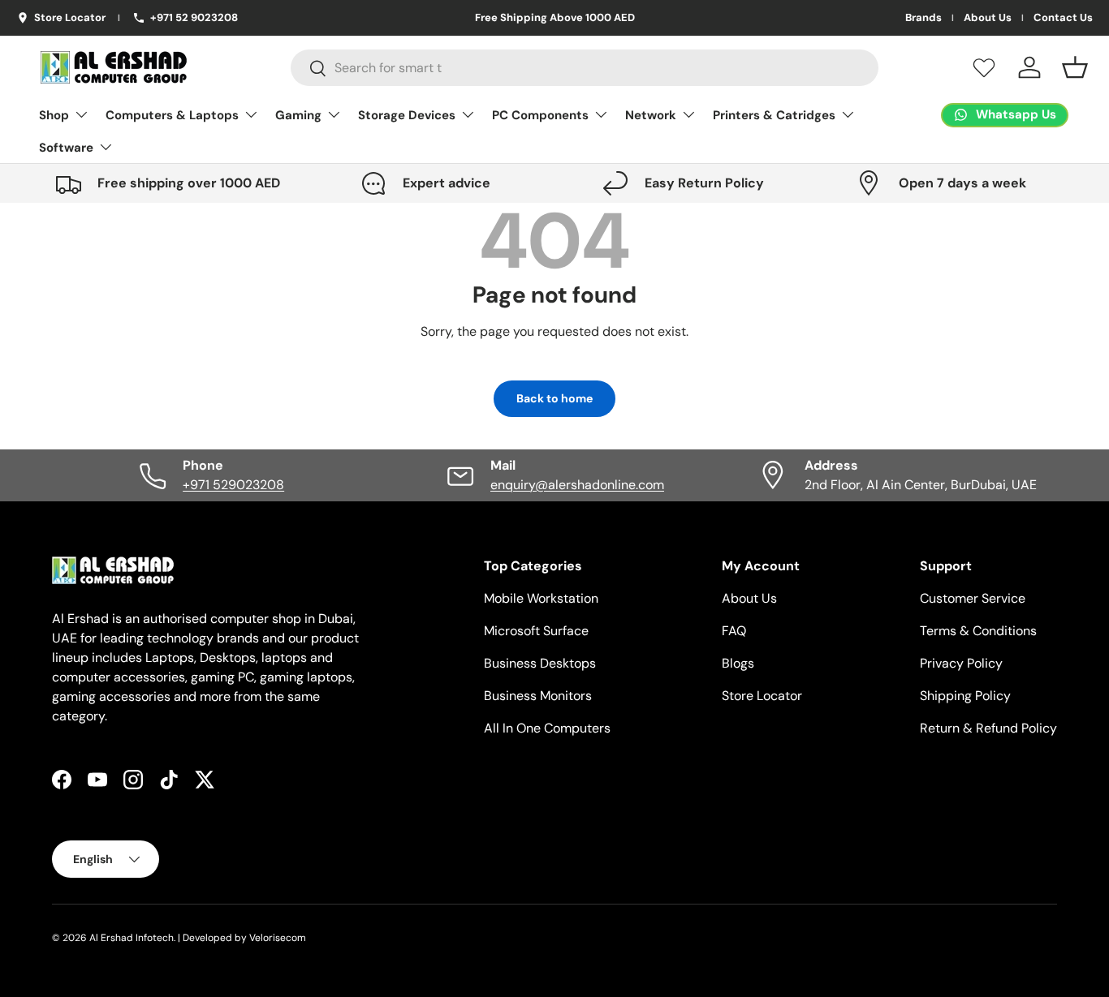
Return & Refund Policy (988, 728)
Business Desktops (540, 663)
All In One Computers (547, 728)
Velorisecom (277, 937)
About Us (988, 17)
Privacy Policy (961, 663)
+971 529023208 (233, 484)
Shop (54, 115)
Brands (923, 17)
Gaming (298, 115)
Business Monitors (538, 695)
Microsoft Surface (536, 630)
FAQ (734, 630)
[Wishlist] (984, 67)
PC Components (540, 115)
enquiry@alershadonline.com (577, 484)
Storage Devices (406, 115)
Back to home (554, 398)
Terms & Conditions (978, 630)
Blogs (738, 663)
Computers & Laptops (172, 115)
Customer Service (972, 598)
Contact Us (1063, 17)
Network (650, 115)
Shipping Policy (965, 695)
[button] (1075, 67)
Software (66, 148)
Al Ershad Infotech (131, 937)
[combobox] (585, 67)
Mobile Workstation (541, 598)
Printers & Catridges (774, 115)
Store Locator (762, 695)
